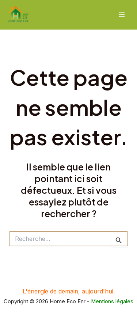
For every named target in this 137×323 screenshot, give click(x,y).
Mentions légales (112, 301)
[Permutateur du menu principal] (121, 15)
